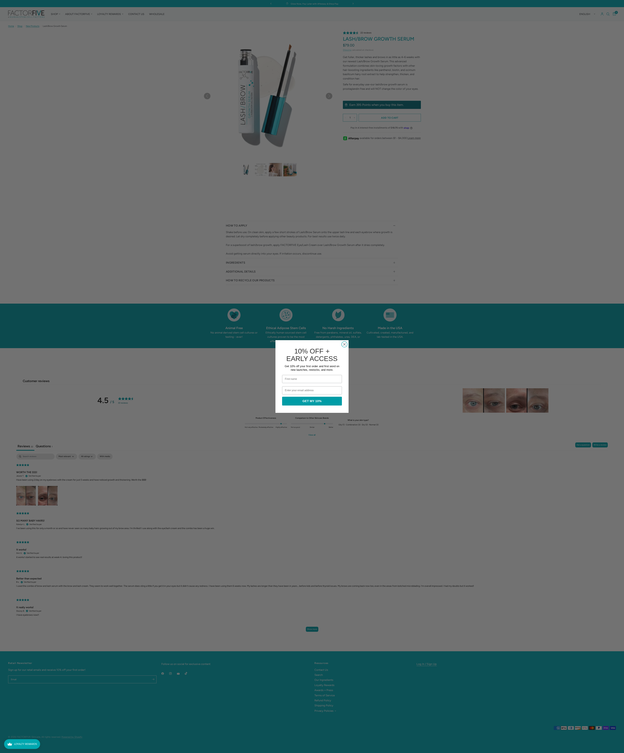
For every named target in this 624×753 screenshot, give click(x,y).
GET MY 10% (312, 401)
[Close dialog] (344, 344)
